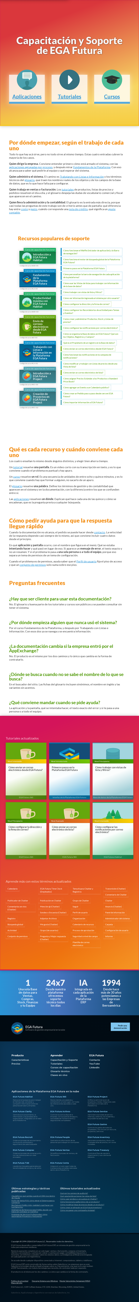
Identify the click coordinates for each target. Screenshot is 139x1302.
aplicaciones (21, 499)
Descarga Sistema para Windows (45, 1281)
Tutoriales (56, 1064)
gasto (33, 209)
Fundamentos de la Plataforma (91, 167)
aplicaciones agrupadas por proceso (31, 167)
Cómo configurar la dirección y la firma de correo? (25, 828)
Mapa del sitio (16, 1283)
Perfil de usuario (86, 561)
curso (16, 476)
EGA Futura (33, 1027)
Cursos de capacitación (64, 1067)
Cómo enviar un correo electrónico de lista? (64, 828)
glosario (30, 180)
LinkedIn (94, 1067)
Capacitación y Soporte (64, 1060)
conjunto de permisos (33, 564)
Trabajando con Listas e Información (82, 176)
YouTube (94, 1064)
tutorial (18, 467)
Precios (16, 1064)
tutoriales (68, 189)
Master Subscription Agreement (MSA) (75, 1281)
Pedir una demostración (120, 1026)
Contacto (94, 1060)
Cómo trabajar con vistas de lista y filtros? (110, 768)
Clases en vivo (58, 1075)
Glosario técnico (60, 1071)
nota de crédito (78, 209)
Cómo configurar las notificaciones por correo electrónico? (109, 829)
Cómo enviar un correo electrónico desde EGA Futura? (25, 768)
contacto (99, 532)
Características (20, 1060)
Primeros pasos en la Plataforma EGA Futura (65, 768)
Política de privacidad (19, 1281)
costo (24, 209)
